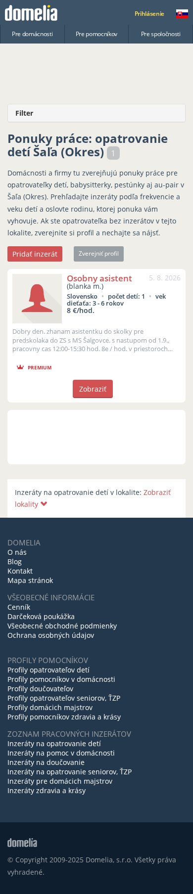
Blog (14, 561)
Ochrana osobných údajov (50, 635)
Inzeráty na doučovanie (46, 762)
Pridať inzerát (34, 254)
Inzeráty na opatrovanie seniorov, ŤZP (69, 771)
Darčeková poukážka (41, 616)
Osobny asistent (99, 278)
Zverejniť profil (99, 253)
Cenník (18, 607)
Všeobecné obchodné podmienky (62, 625)
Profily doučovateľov (40, 688)
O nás (17, 552)
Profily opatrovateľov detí (48, 669)
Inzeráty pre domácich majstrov (59, 781)
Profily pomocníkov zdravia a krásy (64, 716)
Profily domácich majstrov (50, 707)
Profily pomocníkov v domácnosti (61, 679)
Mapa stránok (30, 580)
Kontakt (20, 571)
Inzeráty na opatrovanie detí (54, 743)
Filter (24, 113)
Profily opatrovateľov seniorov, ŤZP (63, 698)
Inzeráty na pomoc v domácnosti (61, 753)
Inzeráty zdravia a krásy (46, 790)
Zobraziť (92, 389)
